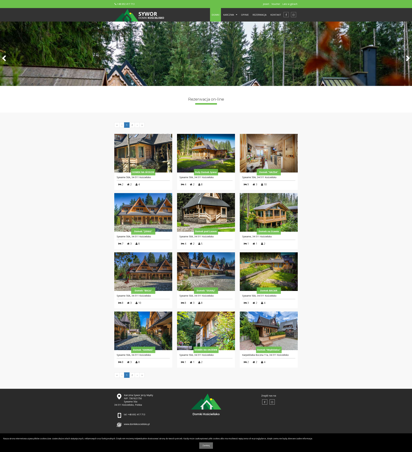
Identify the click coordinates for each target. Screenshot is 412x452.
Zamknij (206, 445)
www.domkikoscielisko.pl (137, 424)
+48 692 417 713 (125, 3)
